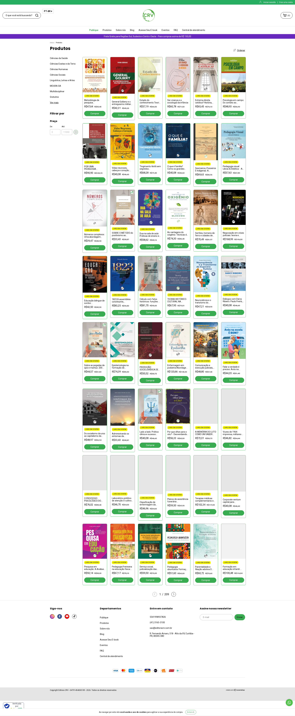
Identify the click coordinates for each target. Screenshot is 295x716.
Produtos (107, 30)
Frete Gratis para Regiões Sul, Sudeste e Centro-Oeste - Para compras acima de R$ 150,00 (147, 36)
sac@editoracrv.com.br (161, 628)
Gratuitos (54, 97)
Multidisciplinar (57, 91)
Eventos (165, 30)
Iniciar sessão (270, 2)
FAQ (176, 30)
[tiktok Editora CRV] (74, 616)
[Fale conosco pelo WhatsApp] (289, 702)
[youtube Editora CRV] (67, 616)
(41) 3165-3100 (157, 622)
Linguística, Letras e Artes (62, 80)
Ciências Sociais (57, 75)
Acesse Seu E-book (148, 30)
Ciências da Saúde (59, 58)
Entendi (191, 712)
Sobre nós (121, 30)
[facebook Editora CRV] (59, 616)
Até (63, 127)
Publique (93, 30)
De (51, 127)
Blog (132, 30)
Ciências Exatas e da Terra (62, 64)
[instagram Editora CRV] (52, 616)
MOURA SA (55, 86)
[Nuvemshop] (235, 690)
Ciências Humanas (59, 69)
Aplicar (75, 132)
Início (52, 42)
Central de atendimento (193, 30)
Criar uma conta (286, 2)
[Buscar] (37, 15)
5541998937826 (158, 617)
